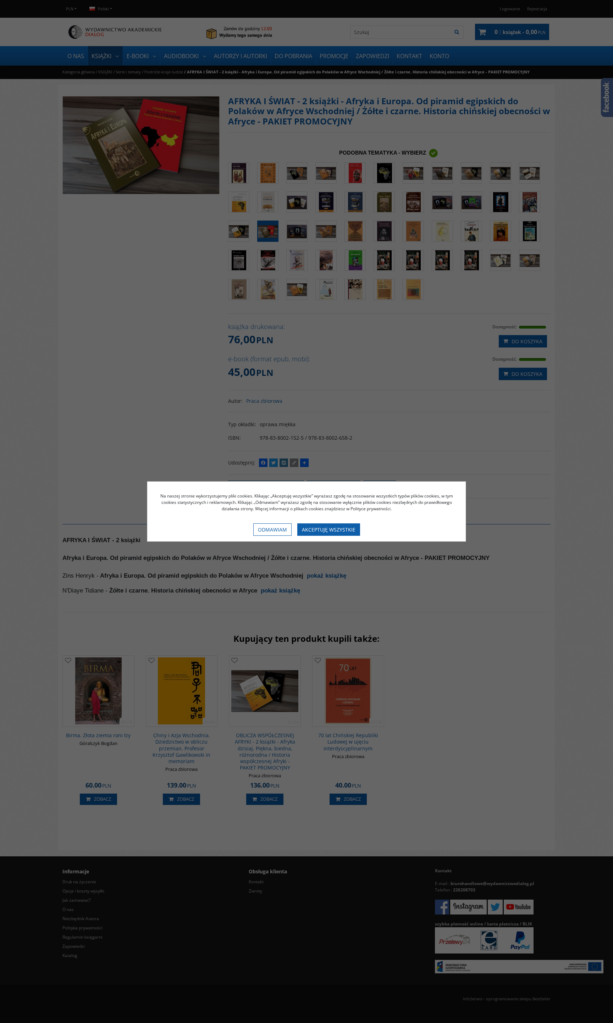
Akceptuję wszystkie (328, 529)
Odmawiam (272, 529)
